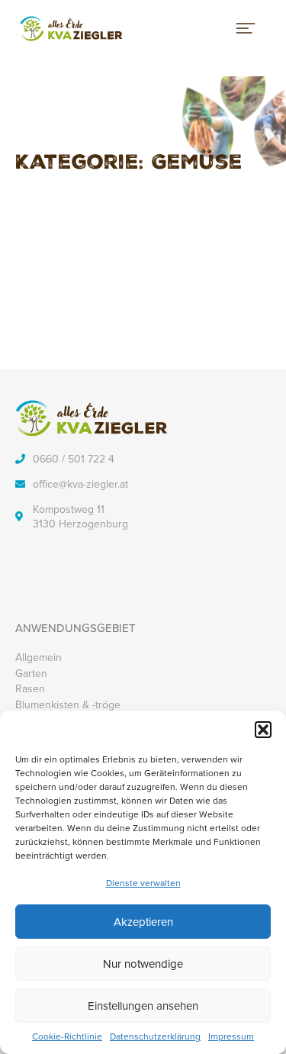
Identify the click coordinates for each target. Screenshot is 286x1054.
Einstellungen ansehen (143, 1006)
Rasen (30, 688)
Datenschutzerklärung (155, 1036)
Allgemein (38, 657)
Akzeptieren (143, 922)
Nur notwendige (143, 964)
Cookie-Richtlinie (67, 1036)
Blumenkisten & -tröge (68, 704)
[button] (263, 729)
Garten (31, 673)
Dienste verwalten (143, 882)
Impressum (231, 1036)
